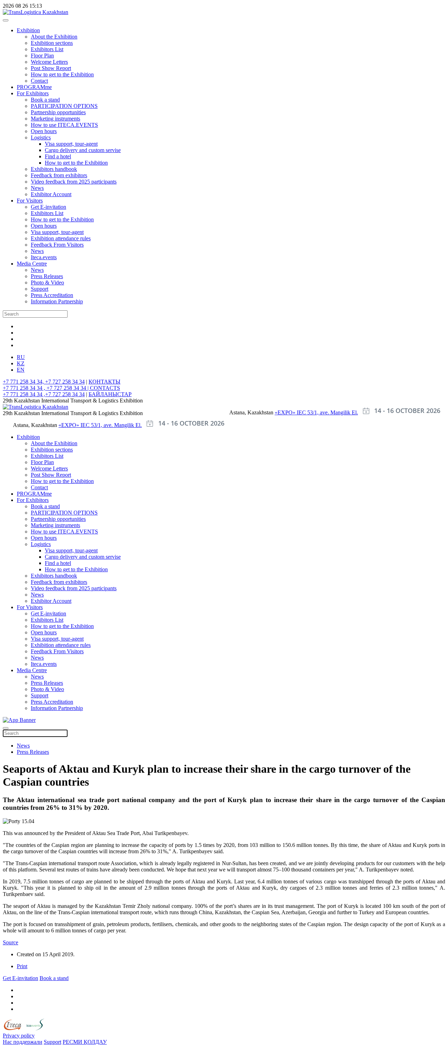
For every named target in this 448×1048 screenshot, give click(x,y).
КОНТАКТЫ (104, 382)
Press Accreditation (52, 295)
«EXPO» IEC (291, 412)
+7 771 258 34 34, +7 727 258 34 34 (44, 382)
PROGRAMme (34, 87)
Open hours (44, 131)
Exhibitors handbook (54, 169)
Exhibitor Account (51, 194)
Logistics (41, 137)
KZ (20, 363)
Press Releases (47, 276)
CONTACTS (105, 388)
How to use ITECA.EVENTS (64, 125)
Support (39, 289)
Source (10, 942)
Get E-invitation (48, 207)
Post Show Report (51, 68)
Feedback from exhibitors (59, 175)
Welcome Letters (49, 62)
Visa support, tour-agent (71, 144)
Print (22, 966)
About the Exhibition (54, 37)
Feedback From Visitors (57, 245)
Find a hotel (58, 156)
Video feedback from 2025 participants (74, 182)
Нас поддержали (22, 1042)
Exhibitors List (47, 49)
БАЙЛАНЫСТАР (110, 394)
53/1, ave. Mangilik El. (332, 412)
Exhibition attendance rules (61, 238)
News (37, 188)
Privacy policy (19, 1036)
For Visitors (30, 201)
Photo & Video (47, 282)
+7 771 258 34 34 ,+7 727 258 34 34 (44, 394)
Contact (39, 81)
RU (21, 357)
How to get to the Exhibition (62, 74)
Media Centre (32, 264)
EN (20, 370)
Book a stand (45, 100)
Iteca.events (44, 257)
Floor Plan (42, 55)
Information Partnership (57, 301)
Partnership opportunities (58, 112)
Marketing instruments (55, 119)
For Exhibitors (33, 93)
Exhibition (28, 30)
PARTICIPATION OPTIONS (64, 106)
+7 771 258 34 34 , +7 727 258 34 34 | (46, 388)
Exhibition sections (52, 43)
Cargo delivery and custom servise (83, 150)
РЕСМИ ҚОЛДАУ (85, 1042)
